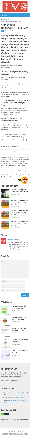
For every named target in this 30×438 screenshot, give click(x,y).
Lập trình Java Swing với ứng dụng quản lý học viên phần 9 (19, 223)
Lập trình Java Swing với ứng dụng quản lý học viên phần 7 (19, 212)
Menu (5, 15)
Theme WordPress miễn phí (17, 397)
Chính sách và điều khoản (16, 433)
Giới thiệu (5, 433)
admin (20, 30)
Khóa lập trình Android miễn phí (12, 393)
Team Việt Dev (10, 432)
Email (17, 239)
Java (9, 19)
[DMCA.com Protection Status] (5, 414)
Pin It (2, 182)
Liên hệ (26, 433)
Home (4, 19)
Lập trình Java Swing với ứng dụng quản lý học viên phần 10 (19, 202)
